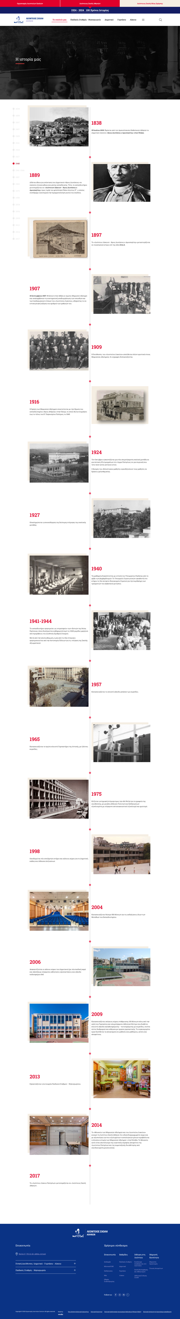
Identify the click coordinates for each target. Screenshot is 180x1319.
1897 (18, 122)
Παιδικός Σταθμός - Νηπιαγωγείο (85, 19)
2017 (18, 238)
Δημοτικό (109, 19)
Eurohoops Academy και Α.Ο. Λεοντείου (140, 1264)
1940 (18, 163)
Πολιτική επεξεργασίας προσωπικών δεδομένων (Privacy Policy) (122, 1311)
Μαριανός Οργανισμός (153, 1263)
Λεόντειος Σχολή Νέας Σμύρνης (150, 3)
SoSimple (107, 1262)
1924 (18, 149)
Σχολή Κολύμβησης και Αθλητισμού (141, 1271)
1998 (18, 197)
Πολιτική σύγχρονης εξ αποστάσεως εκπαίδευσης (157, 1311)
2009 (18, 218)
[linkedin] (123, 1294)
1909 (18, 136)
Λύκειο (133, 19)
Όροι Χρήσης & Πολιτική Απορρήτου (78, 1311)
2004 (18, 204)
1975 (18, 191)
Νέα (105, 1275)
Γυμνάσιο (121, 19)
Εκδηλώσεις (108, 1271)
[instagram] (119, 1294)
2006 (18, 211)
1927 (18, 156)
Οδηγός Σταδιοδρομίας (109, 1280)
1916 (17, 143)
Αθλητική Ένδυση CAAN (140, 1277)
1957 (18, 177)
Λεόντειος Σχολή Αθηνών (89, 3)
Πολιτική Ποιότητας (96, 1311)
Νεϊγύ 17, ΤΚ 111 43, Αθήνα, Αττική (32, 1254)
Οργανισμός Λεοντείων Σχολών (30, 3)
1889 (18, 115)
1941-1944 (20, 170)
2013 (18, 225)
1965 (18, 184)
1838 (18, 108)
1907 (18, 129)
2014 (18, 232)
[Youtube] (127, 1294)
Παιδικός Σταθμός (125, 1262)
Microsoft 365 (109, 1266)
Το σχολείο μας (59, 19)
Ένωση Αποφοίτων (156, 1268)
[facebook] (115, 1294)
